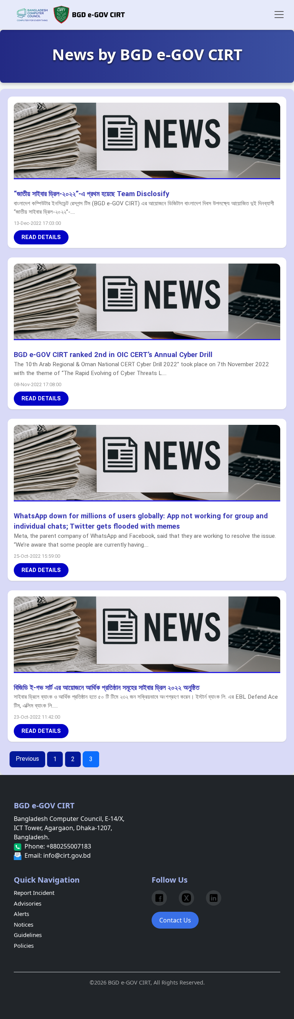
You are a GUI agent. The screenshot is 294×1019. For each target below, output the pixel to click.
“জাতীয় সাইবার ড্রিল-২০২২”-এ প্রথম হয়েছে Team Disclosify (91, 194)
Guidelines (28, 935)
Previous (27, 758)
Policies (24, 945)
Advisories (27, 903)
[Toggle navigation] (279, 14)
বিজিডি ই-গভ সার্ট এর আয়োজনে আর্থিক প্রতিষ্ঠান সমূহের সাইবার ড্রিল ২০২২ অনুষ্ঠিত (106, 687)
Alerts (21, 913)
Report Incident (34, 892)
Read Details (41, 237)
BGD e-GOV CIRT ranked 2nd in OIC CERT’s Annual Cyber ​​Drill (113, 355)
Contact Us (175, 920)
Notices (23, 924)
